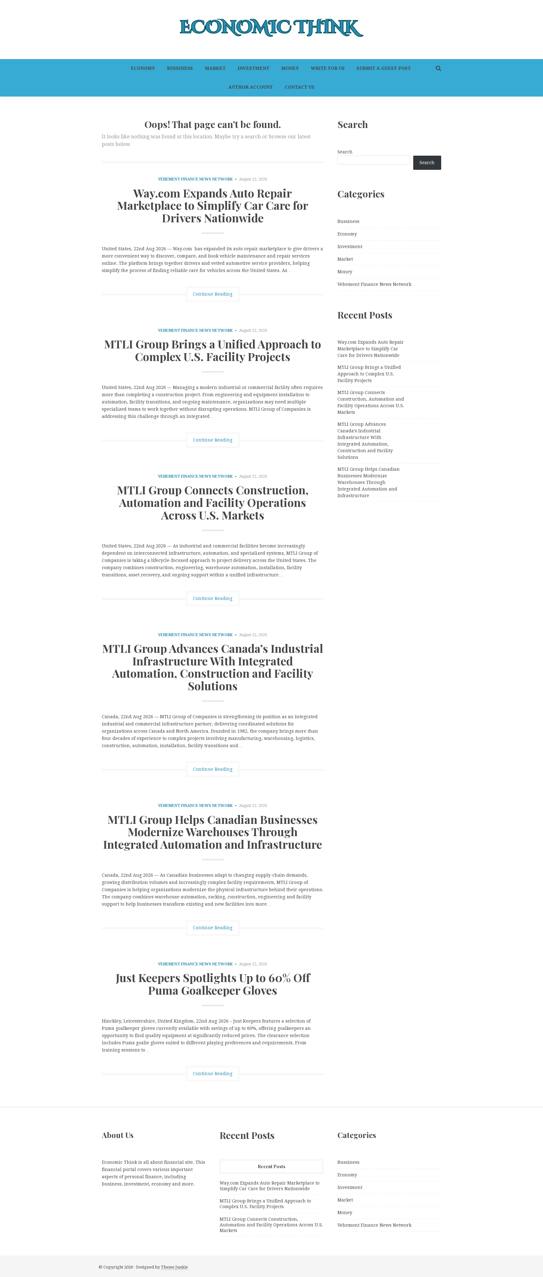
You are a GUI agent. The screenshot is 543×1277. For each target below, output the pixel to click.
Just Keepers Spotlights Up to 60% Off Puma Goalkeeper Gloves (213, 983)
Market (215, 68)
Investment (253, 68)
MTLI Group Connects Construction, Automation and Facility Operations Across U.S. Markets (213, 502)
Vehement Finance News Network (195, 179)
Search (345, 151)
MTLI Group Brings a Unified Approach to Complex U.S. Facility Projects (212, 350)
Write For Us (328, 68)
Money (290, 68)
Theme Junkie (174, 1267)
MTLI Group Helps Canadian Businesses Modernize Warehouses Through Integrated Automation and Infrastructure (212, 832)
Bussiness (180, 68)
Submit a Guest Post (384, 68)
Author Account (250, 87)
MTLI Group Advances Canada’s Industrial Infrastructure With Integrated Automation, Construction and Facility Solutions (212, 667)
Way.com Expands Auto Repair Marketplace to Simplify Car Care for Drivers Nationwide (212, 205)
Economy (143, 68)
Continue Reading (213, 294)
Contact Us (300, 87)
